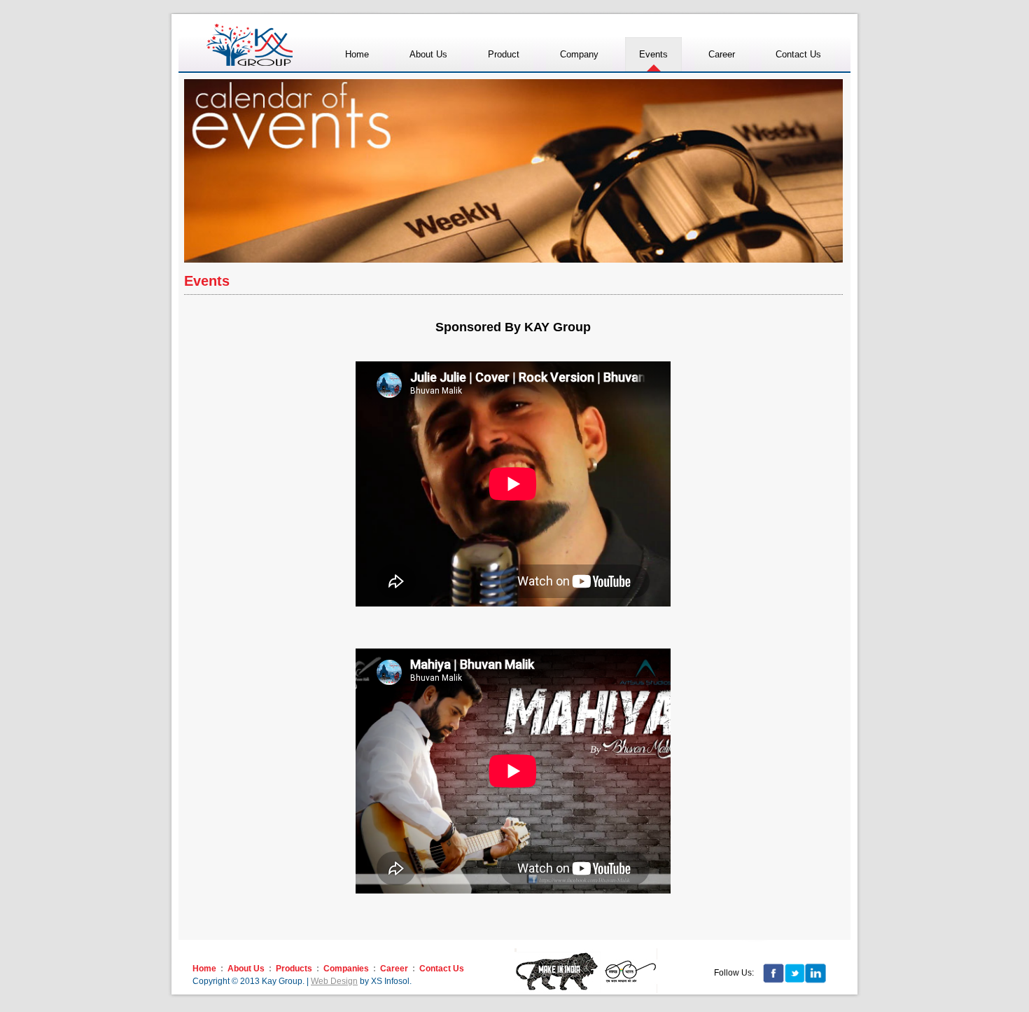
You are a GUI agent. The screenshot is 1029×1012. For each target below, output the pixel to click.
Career (394, 968)
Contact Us (441, 968)
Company (579, 54)
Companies (346, 968)
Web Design (334, 981)
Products (294, 968)
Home (204, 968)
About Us (246, 968)
